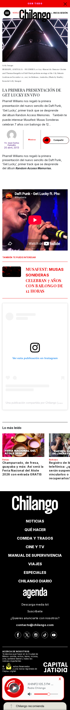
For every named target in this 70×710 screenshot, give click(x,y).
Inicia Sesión (60, 13)
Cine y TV (35, 547)
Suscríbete (35, 611)
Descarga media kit (35, 604)
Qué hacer (35, 530)
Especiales (35, 572)
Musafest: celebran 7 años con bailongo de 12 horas (45, 280)
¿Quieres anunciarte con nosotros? (35, 618)
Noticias (53, 459)
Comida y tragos (35, 538)
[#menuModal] (7, 13)
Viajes (35, 564)
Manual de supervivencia (35, 555)
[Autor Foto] (11, 135)
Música (32, 139)
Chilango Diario (35, 581)
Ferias (5, 459)
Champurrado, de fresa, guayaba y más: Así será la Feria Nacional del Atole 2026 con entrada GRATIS (23, 468)
